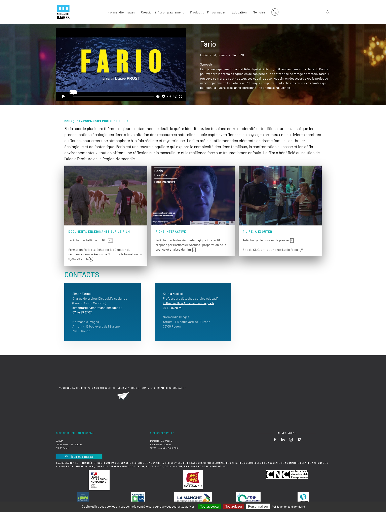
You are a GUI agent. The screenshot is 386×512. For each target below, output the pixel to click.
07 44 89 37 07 (82, 312)
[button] (328, 12)
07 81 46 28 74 (172, 307)
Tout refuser (233, 506)
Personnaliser (258, 506)
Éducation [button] (239, 12)
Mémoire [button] (259, 12)
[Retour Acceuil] (63, 12)
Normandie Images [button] (121, 12)
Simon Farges (82, 293)
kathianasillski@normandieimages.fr (188, 303)
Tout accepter (209, 506)
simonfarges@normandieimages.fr (97, 307)
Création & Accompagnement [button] (162, 12)
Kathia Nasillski (173, 293)
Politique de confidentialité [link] (288, 506)
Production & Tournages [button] (208, 12)
